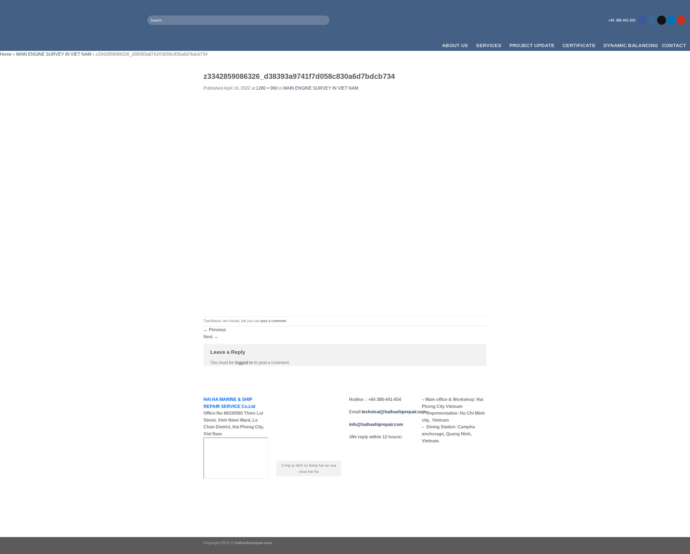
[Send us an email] (661, 20)
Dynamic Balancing (630, 45)
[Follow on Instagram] (651, 20)
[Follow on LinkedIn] (671, 20)
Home (6, 54)
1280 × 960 (267, 88)
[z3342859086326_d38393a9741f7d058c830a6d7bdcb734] (345, 203)
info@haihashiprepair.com (376, 424)
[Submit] (324, 20)
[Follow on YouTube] (681, 20)
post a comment (273, 321)
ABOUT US (455, 45)
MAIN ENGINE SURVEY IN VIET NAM (53, 54)
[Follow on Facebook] (642, 20)
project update (532, 45)
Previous (214, 329)
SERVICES (488, 45)
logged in (244, 362)
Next (210, 336)
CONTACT (674, 45)
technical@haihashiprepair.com (394, 412)
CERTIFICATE (579, 45)
